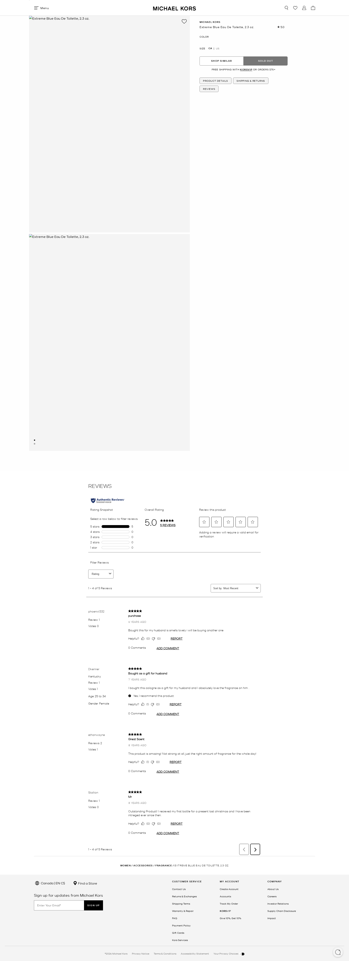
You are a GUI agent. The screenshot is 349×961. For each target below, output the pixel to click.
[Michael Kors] (174, 7)
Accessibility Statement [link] (195, 953)
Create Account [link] (229, 889)
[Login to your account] (304, 8)
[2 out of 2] (34, 443)
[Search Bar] (286, 8)
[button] (338, 952)
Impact (271, 918)
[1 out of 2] (34, 440)
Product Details (215, 80)
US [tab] (217, 48)
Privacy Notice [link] (140, 953)
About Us (273, 889)
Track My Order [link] (229, 903)
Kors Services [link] (180, 940)
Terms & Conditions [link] (165, 953)
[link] (225, 910)
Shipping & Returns (251, 80)
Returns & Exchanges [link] (184, 896)
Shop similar (221, 61)
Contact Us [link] (179, 889)
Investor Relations (278, 903)
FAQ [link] (174, 918)
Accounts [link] (225, 896)
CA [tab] (210, 48)
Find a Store (87, 883)
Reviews (209, 88)
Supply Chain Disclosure (281, 910)
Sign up (93, 905)
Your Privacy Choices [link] (226, 953)
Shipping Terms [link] (181, 903)
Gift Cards (178, 932)
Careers (271, 896)
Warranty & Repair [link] (182, 910)
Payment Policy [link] (181, 925)
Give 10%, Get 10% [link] (230, 918)
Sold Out (265, 61)
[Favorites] (295, 8)
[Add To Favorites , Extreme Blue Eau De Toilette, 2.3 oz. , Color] (184, 21)
